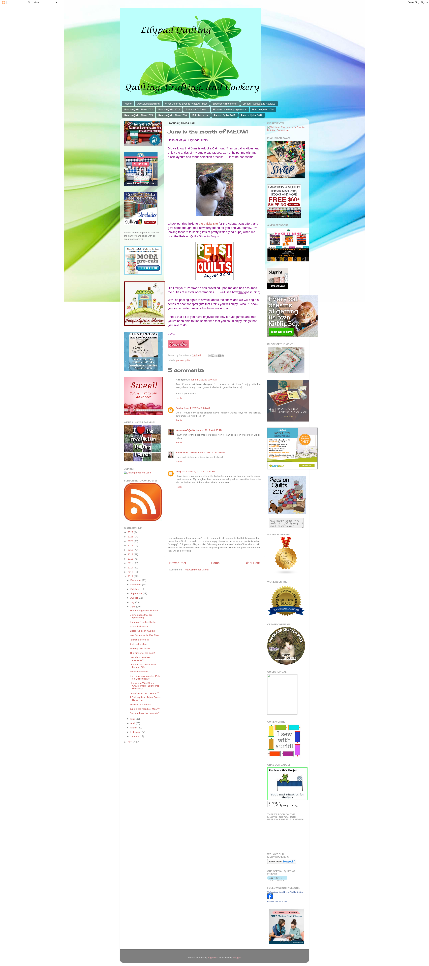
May (133, 719)
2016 (131, 559)
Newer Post (177, 563)
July (132, 602)
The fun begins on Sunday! (144, 610)
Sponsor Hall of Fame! (225, 103)
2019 (131, 545)
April (133, 723)
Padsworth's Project (196, 109)
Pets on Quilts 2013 (169, 109)
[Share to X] (216, 355)
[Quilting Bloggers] (137, 472)
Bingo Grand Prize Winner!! (144, 693)
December (136, 580)
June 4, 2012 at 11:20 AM (211, 452)
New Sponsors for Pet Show (144, 635)
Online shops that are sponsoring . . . (141, 616)
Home (128, 103)
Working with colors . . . (142, 648)
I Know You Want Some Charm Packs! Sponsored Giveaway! (144, 686)
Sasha (179, 408)
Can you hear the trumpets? (145, 713)
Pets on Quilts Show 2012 (138, 109)
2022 (131, 532)
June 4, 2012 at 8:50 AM (209, 430)
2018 (131, 550)
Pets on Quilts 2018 (251, 115)
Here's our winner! (139, 671)
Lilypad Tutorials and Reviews (259, 103)
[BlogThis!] (213, 355)
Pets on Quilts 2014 (263, 109)
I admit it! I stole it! (139, 639)
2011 (130, 742)
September (136, 593)
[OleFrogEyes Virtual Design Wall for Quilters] (270, 898)
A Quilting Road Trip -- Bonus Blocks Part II (145, 698)
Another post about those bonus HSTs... (143, 665)
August (134, 598)
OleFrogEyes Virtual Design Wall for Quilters (285, 892)
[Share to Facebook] (219, 355)
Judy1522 (181, 471)
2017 (131, 554)
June (133, 606)
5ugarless (213, 957)
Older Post (252, 563)
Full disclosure (200, 115)
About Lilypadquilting (148, 103)
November (136, 584)
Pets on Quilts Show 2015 (138, 115)
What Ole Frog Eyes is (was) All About (186, 103)
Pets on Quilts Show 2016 (172, 115)
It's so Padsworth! (139, 626)
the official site (208, 223)
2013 (131, 572)
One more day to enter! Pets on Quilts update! (145, 677)
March (134, 727)
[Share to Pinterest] (222, 355)
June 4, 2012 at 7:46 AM (204, 379)
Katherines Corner (186, 452)
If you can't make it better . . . (145, 622)
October (135, 589)
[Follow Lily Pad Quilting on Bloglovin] (281, 863)
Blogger (237, 957)
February (135, 732)
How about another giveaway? (140, 658)
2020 (131, 541)
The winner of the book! (142, 653)
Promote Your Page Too (277, 901)
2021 (131, 536)
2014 (131, 567)
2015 (131, 563)
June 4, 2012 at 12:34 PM (201, 471)
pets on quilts (183, 360)
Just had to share (139, 644)
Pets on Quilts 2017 (224, 115)
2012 (131, 576)
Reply (179, 398)
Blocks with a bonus (140, 704)
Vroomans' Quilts (185, 430)
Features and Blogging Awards (230, 109)
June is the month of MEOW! (145, 709)
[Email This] (210, 355)
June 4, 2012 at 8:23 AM (197, 408)
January (135, 736)
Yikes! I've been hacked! (142, 631)
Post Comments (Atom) (196, 569)
